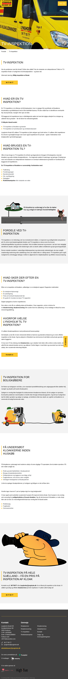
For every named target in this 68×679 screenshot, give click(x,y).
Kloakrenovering (26, 629)
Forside (3, 51)
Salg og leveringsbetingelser (20, 678)
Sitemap (32, 678)
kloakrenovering (19, 307)
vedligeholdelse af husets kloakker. (24, 497)
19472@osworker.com (8, 639)
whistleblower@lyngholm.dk (10, 648)
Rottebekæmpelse (9, 180)
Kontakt (39, 632)
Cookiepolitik (5, 678)
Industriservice (41, 629)
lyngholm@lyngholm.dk (28, 585)
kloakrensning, (8, 307)
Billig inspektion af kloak (21, 75)
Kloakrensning (41, 626)
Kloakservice (25, 626)
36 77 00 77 (9, 82)
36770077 (13, 585)
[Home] (6, 3)
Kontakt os (65, 341)
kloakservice (25, 343)
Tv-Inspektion (13, 51)
